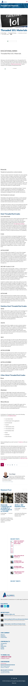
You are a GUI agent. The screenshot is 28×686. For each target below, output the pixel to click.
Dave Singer (4, 33)
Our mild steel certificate (19, 223)
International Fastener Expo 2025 (19, 561)
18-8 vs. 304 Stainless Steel (20, 505)
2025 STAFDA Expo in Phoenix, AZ (19, 556)
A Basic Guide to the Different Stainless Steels (14, 624)
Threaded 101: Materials (14, 30)
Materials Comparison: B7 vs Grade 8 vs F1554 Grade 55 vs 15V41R (6, 508)
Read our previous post (16, 64)
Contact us (20, 442)
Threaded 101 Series (12, 33)
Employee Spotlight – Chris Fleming (19, 572)
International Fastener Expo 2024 (19, 567)
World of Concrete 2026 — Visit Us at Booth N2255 (19, 542)
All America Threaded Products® (13, 681)
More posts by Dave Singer (7, 481)
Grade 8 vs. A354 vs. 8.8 (9, 614)
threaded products (12, 415)
